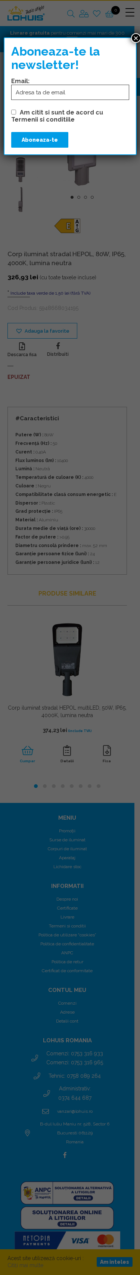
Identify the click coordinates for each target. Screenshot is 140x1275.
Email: (20, 81)
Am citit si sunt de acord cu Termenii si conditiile (57, 116)
